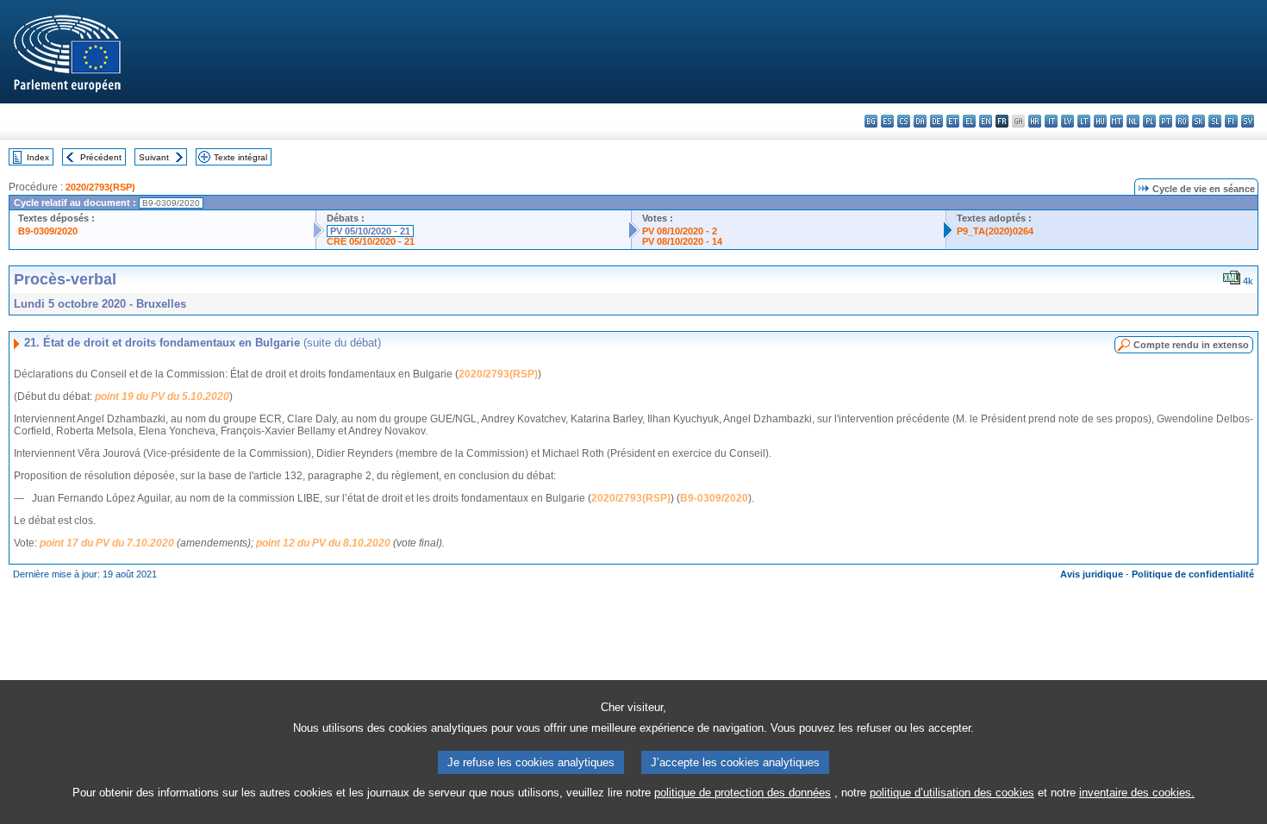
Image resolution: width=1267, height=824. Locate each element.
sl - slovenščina (1214, 121)
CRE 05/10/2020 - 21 (371, 241)
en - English (985, 121)
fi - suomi (1231, 121)
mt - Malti (1116, 121)
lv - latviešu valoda (1067, 121)
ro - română (1182, 121)
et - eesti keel (952, 121)
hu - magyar (1100, 121)
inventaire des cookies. (1137, 792)
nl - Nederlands (1133, 121)
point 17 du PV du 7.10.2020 (107, 543)
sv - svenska (1247, 121)
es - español (887, 121)
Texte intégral (240, 157)
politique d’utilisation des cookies (952, 792)
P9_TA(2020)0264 (995, 231)
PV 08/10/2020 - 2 (679, 231)
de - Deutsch (936, 121)
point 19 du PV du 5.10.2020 (162, 396)
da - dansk (920, 121)
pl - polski (1149, 121)
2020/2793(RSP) (100, 187)
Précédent (101, 157)
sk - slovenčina (1198, 121)
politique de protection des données (742, 792)
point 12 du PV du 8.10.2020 (323, 543)
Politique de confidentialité (1193, 574)
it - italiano (1051, 121)
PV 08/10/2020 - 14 (682, 241)
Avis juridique (1091, 574)
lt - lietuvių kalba (1083, 121)
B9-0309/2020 (48, 231)
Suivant (154, 157)
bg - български (870, 121)
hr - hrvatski (1034, 121)
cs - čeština (903, 121)
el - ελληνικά (969, 121)
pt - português (1165, 121)
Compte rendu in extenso (1191, 345)
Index (38, 157)
